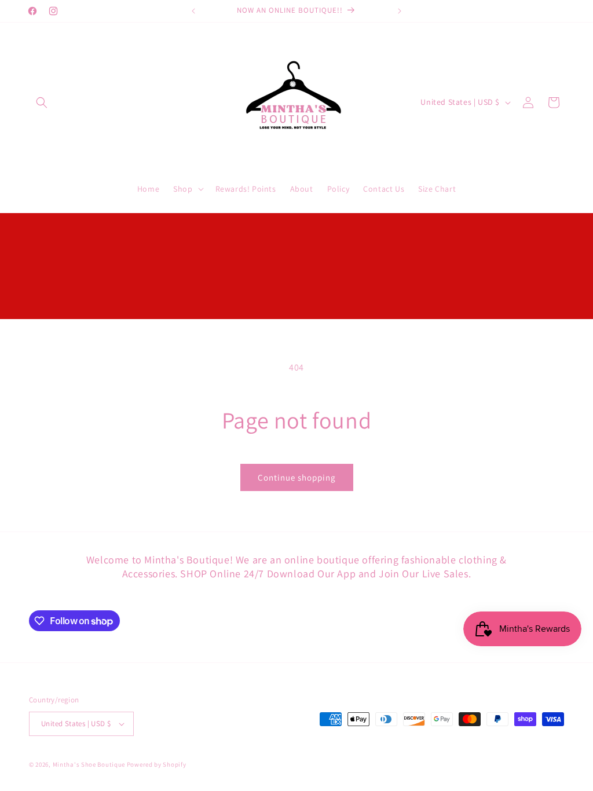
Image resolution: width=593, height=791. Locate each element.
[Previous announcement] (193, 11)
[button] (41, 102)
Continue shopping (297, 477)
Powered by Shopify (156, 764)
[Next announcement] (399, 11)
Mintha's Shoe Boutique (89, 764)
